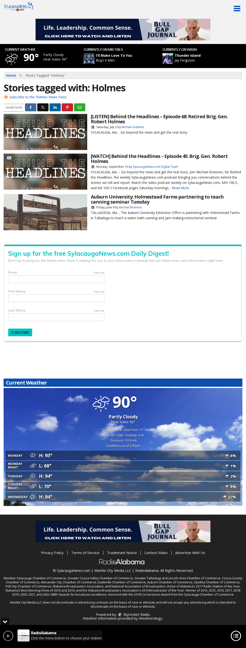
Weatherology (150, 618)
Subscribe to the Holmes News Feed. (38, 97)
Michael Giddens (133, 127)
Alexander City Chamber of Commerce (68, 582)
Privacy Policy (52, 552)
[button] (237, 8)
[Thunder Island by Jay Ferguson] (167, 58)
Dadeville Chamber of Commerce (122, 582)
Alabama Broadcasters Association (78, 586)
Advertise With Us (190, 552)
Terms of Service (85, 552)
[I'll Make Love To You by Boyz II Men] (89, 58)
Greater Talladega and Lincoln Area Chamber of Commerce (178, 578)
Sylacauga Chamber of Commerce (41, 578)
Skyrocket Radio (136, 614)
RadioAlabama (147, 570)
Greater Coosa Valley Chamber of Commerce (100, 578)
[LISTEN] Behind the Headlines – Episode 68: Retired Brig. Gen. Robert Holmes (159, 119)
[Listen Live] (125, 58)
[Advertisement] (123, 29)
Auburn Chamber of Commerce (169, 582)
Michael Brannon (130, 207)
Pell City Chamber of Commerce (28, 586)
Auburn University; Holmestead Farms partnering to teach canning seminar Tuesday (157, 199)
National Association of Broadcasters (138, 586)
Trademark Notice (122, 552)
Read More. (181, 188)
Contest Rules (156, 552)
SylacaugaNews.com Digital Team (155, 167)
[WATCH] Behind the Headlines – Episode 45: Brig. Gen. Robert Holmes (159, 158)
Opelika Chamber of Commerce (217, 582)
